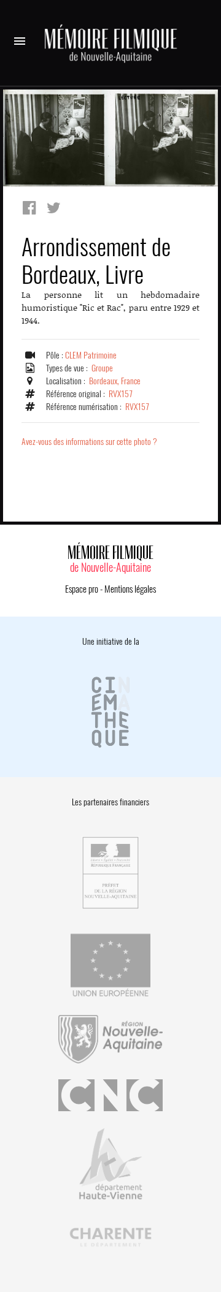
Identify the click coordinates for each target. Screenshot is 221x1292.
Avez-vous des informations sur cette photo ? (89, 441)
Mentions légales (130, 589)
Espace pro (81, 589)
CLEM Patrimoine (91, 355)
